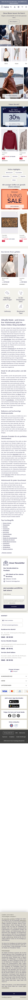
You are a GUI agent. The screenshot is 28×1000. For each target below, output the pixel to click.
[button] (2, 7)
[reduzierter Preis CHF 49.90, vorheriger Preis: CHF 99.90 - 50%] (9, 140)
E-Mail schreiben (7, 621)
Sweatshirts (6, 543)
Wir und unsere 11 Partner (8, 919)
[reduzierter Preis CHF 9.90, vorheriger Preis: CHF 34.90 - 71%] (9, 222)
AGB (16, 732)
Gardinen (14, 176)
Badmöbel (15, 454)
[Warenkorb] (26, 7)
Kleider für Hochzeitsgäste (10, 538)
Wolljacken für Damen (9, 539)
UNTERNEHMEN (6, 685)
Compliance (11, 736)
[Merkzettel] (22, 7)
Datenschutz (22, 732)
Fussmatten (19, 172)
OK (14, 993)
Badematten (6, 176)
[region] (14, 956)
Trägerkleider (6, 545)
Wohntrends (11, 348)
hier (12, 937)
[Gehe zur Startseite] (6, 7)
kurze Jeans (6, 532)
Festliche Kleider (7, 534)
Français (15, 671)
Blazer (19, 394)
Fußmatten (7, 474)
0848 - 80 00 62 (7, 660)
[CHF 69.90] (9, 265)
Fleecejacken (6, 536)
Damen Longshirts (8, 549)
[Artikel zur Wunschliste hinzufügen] (16, 130)
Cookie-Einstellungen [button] (21, 736)
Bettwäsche (9, 172)
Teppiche (22, 176)
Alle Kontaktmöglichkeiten (11, 625)
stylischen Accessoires (11, 335)
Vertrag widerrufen (8, 732)
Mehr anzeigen (12, 602)
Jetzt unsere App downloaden (14, 698)
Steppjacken (6, 525)
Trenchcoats (6, 528)
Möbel (14, 180)
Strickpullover (6, 547)
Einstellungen (23, 997)
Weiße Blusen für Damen (9, 541)
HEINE (3, 681)
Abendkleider (7, 339)
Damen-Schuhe (7, 523)
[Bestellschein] (18, 7)
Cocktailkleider (10, 400)
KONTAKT (4, 616)
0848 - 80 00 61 (7, 649)
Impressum (4, 736)
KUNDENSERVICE (6, 676)
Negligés (5, 526)
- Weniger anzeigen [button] (6, 552)
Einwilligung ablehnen (7, 997)
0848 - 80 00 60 (7, 637)
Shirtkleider (6, 530)
